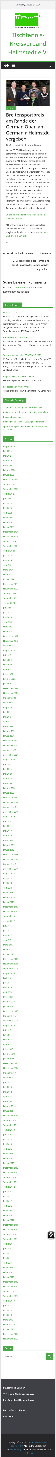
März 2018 (8, 892)
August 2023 (9, 603)
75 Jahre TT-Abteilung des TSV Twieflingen (23, 407)
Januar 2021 (8, 735)
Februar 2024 (9, 574)
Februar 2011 (9, 1272)
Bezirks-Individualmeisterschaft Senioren (29, 253)
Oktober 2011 (9, 1234)
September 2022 (11, 645)
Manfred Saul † (10, 312)
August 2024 (9, 550)
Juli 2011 (7, 1248)
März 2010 (8, 1319)
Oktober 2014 (9, 1072)
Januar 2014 (8, 1110)
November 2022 (10, 641)
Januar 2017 (8, 954)
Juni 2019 (7, 826)
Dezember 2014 (10, 1063)
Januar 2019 (8, 849)
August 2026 (9, 446)
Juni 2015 (7, 1035)
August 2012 (9, 1186)
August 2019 (9, 816)
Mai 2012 (7, 1201)
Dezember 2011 (10, 1224)
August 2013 (9, 1129)
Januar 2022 (8, 683)
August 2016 (9, 973)
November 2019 (10, 802)
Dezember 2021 (10, 688)
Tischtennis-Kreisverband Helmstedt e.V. (28, 43)
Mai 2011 (7, 1258)
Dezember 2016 (10, 959)
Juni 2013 (7, 1139)
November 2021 (10, 693)
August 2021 (9, 707)
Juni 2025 (7, 503)
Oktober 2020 (9, 750)
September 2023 (11, 598)
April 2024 (7, 565)
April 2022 (7, 669)
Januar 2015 (8, 1058)
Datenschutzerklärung (14, 1410)
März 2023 (8, 626)
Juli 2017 (7, 925)
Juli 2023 (7, 607)
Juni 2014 (7, 1087)
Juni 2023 (7, 612)
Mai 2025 (7, 508)
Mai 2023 (7, 617)
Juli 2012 (7, 1191)
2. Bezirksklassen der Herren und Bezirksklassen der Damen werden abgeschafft (30, 265)
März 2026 (8, 465)
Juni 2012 (7, 1196)
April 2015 (7, 1044)
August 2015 (9, 1025)
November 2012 (10, 1172)
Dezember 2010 (10, 1281)
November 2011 (10, 1229)
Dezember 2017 (10, 906)
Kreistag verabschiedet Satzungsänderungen (23, 421)
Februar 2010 (9, 1324)
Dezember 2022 (10, 636)
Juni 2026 (7, 451)
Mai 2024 (7, 560)
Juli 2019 (7, 821)
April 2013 (7, 1148)
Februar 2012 (9, 1215)
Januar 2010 (8, 1329)
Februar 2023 (9, 631)
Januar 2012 (8, 1220)
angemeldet (20, 287)
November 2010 (10, 1286)
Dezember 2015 (10, 1011)
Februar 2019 (9, 845)
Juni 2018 (7, 878)
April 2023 (7, 622)
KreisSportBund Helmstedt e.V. (18, 1400)
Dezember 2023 (10, 584)
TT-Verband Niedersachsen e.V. (18, 1394)
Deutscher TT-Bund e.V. (14, 1387)
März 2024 (8, 569)
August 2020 (9, 759)
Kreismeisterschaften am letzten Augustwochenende (27, 412)
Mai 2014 (7, 1091)
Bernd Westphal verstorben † (16, 337)
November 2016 (10, 963)
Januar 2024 (8, 579)
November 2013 (10, 1115)
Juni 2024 (7, 555)
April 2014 (7, 1096)
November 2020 (10, 745)
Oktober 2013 (9, 1120)
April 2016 (7, 992)
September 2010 (11, 1296)
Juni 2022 (7, 660)
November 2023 (10, 588)
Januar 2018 (8, 902)
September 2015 (11, 1020)
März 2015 (8, 1049)
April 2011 (7, 1262)
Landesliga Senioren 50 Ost (16, 386)
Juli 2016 (7, 978)
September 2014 (11, 1077)
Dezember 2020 (10, 740)
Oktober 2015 (9, 1016)
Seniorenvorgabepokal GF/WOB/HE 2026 (22, 355)
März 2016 (8, 997)
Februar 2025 (9, 522)
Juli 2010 (7, 1305)
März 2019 (8, 840)
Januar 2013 (8, 1163)
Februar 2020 (9, 788)
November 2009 (10, 1338)
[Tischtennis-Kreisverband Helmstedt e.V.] (6, 65)
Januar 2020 (8, 792)
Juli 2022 (7, 655)
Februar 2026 (9, 470)
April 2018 (7, 887)
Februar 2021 (9, 731)
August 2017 (9, 921)
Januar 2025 (8, 527)
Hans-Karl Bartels (34, 145)
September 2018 (11, 868)
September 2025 (11, 489)
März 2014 (8, 1101)
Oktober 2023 (9, 593)
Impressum (8, 1416)
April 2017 (7, 940)
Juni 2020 (7, 769)
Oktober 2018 (9, 864)
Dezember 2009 (10, 1334)
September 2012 (11, 1182)
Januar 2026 (8, 474)
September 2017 (11, 916)
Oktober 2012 (9, 1177)
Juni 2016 (7, 982)
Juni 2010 (7, 1310)
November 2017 (10, 911)
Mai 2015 (7, 1039)
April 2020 (7, 778)
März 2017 (8, 944)
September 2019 (11, 811)
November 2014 (10, 1068)
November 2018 (10, 859)
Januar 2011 (8, 1277)
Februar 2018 (9, 897)
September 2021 (11, 702)
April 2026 (7, 460)
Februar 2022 (9, 679)
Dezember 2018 (10, 854)
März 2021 (8, 726)
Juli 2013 (7, 1134)
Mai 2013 (7, 1144)
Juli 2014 (7, 1082)
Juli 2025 (7, 498)
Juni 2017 (7, 930)
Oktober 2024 (9, 541)
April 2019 (7, 835)
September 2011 (11, 1239)
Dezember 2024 (10, 531)
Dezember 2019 (10, 797)
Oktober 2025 (9, 484)
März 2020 (8, 783)
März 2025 (8, 517)
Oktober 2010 (9, 1291)
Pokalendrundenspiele (13, 417)
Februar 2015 (9, 1054)
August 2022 (9, 650)
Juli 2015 (7, 1030)
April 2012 (7, 1205)
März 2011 (8, 1267)
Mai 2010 (7, 1315)
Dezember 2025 (10, 479)
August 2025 (9, 493)
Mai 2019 (7, 830)
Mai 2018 (7, 883)
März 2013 (8, 1153)
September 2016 (11, 968)
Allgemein (11, 108)
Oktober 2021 (9, 697)
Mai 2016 (7, 987)
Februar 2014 (9, 1106)
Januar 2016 (8, 1006)
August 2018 (9, 873)
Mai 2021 (7, 716)
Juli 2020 (7, 764)
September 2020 (11, 754)
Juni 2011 (7, 1253)
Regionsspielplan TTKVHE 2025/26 (19, 376)
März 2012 (8, 1210)
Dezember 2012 (10, 1167)
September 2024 (11, 546)
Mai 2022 (7, 664)
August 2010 (9, 1300)
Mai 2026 (7, 455)
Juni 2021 (7, 712)
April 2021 (7, 721)
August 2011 (9, 1243)
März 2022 (8, 674)
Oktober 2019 (9, 807)
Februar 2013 (9, 1158)
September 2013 (11, 1125)
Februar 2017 (9, 949)
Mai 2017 (7, 935)
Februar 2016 (9, 1001)
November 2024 (10, 536)
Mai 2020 (7, 773)
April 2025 (7, 512)
